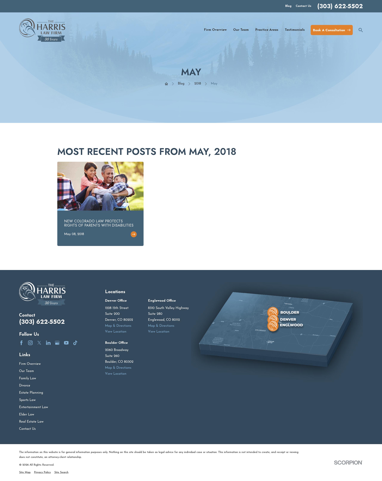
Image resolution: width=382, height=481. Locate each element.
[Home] (42, 30)
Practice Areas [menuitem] (266, 30)
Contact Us (303, 6)
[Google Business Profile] (57, 342)
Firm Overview (30, 364)
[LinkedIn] (48, 342)
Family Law (27, 378)
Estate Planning (31, 393)
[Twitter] (39, 342)
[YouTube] (66, 342)
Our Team (26, 371)
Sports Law (27, 400)
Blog (288, 6)
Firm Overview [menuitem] (215, 30)
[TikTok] (75, 342)
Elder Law (26, 414)
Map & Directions (118, 326)
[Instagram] (30, 342)
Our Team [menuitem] (241, 30)
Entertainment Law (33, 407)
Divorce (24, 385)
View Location (115, 331)
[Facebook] (21, 342)
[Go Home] (166, 83)
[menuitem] (25, 472)
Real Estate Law (31, 422)
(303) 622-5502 (340, 6)
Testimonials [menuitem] (295, 30)
